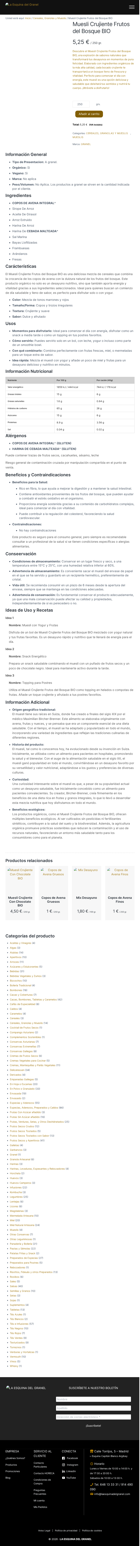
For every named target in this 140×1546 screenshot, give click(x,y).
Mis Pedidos (40, 1506)
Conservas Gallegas (21, 1051)
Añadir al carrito (89, 114)
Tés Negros (16, 1328)
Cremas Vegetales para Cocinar (28, 1060)
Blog (7, 1477)
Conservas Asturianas (22, 1041)
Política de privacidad (66, 1530)
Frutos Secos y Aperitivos (24, 1140)
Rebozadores (17, 1267)
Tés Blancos (17, 1319)
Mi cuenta (39, 1500)
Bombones (16, 990)
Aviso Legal (44, 1530)
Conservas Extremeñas (23, 1046)
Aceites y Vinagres (20, 943)
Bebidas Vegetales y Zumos (26, 976)
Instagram (72, 1464)
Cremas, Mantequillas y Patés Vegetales (32, 1065)
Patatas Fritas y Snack (22, 1253)
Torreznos (16, 1347)
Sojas (13, 1300)
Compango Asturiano (22, 1032)
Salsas (13, 1286)
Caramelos (16, 1013)
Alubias (14, 952)
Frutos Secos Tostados (23, 1131)
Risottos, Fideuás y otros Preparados (31, 1272)
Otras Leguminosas (21, 1239)
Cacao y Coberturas (21, 994)
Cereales (15, 1018)
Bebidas (14, 971)
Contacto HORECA (44, 1473)
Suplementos (17, 1304)
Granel (13, 1154)
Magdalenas (17, 1210)
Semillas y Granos (20, 1290)
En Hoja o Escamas (21, 1084)
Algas (13, 947)
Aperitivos (16, 957)
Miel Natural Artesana (22, 1225)
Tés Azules (16, 1314)
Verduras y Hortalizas (22, 1352)
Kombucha (16, 1192)
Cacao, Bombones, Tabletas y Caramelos (33, 999)
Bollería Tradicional (20, 985)
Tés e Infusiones (19, 1323)
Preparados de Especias (24, 1257)
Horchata (15, 1173)
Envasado (15, 1098)
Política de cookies (92, 1530)
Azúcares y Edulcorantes (24, 966)
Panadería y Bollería (21, 1243)
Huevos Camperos (20, 1182)
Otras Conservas (19, 1234)
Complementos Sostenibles (25, 1037)
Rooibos (14, 1276)
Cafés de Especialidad (22, 1004)
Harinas (14, 1163)
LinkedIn (71, 1471)
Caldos (14, 1008)
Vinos (13, 1361)
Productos (11, 1464)
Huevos (14, 1178)
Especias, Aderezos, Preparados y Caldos (34, 1107)
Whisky (14, 1366)
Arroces (14, 961)
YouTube (71, 1477)
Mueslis (78, 137)
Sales (13, 1281)
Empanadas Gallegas (22, 1079)
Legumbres (16, 1196)
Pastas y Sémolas (20, 1248)
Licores (14, 1206)
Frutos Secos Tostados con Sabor (29, 1135)
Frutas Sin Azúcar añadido (25, 1116)
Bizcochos (16, 980)
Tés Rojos (15, 1333)
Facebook (72, 1458)
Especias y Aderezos (22, 1102)
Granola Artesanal (20, 1159)
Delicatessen (17, 1070)
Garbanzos (16, 1149)
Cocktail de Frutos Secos (24, 1027)
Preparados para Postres (24, 1262)
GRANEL (86, 144)
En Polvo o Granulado (22, 1088)
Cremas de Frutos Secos (24, 1055)
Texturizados (17, 1342)
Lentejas (14, 1201)
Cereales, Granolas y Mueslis (49, 18)
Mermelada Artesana (21, 1215)
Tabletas (15, 1309)
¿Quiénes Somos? (15, 1458)
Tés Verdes (16, 1337)
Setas (13, 1295)
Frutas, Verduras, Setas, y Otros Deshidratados (37, 1121)
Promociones (12, 1471)
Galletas (14, 1145)
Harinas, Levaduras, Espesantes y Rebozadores (37, 1168)
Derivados (16, 1074)
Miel (12, 1220)
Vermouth (15, 1356)
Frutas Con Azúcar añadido (25, 1112)
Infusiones (16, 1187)
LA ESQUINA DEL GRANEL (76, 1539)
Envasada (15, 1093)
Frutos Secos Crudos (22, 1126)
